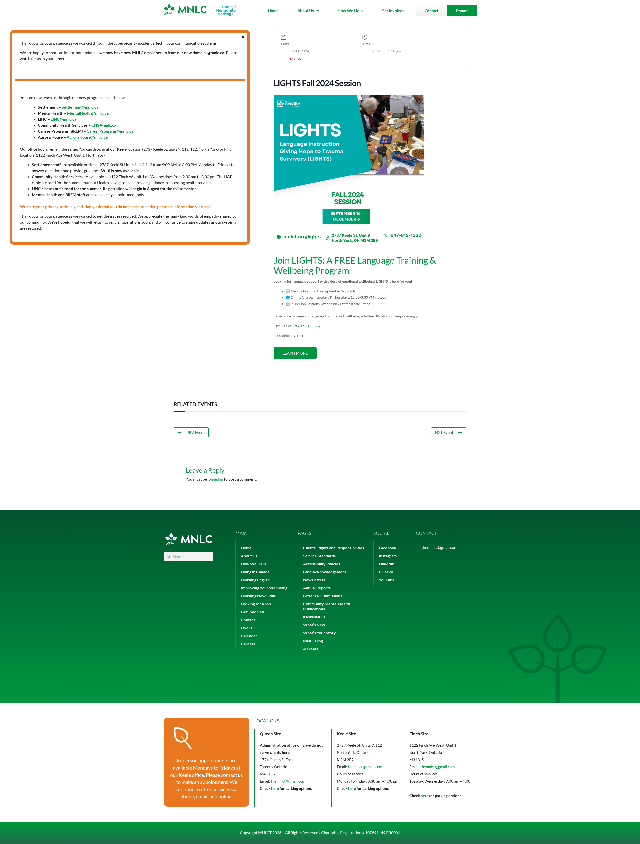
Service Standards (319, 555)
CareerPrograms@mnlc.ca (110, 131)
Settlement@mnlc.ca (80, 107)
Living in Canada (255, 571)
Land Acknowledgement (324, 571)
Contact (248, 619)
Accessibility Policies (321, 563)
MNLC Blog (313, 640)
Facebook (387, 547)
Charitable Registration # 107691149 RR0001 (360, 832)
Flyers (246, 627)
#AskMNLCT (314, 616)
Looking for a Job (256, 603)
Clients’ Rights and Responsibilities (333, 547)
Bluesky (386, 571)
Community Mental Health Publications (326, 606)
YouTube (387, 579)
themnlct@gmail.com (440, 547)
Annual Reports (317, 587)
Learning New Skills (258, 595)
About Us (306, 10)
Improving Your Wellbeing (264, 587)
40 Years (310, 648)
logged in (215, 479)
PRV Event (195, 432)
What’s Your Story (319, 632)
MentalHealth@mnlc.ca (88, 113)
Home (273, 10)
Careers (248, 643)
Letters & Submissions (322, 595)
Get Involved (393, 10)
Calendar (249, 635)
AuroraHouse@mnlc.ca (87, 137)
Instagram (388, 555)
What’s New (314, 624)
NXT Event (444, 432)
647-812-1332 (309, 326)
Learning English (255, 579)
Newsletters (314, 579)
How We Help (350, 10)
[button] (243, 37)
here (275, 788)
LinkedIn (386, 563)
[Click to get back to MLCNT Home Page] (189, 538)
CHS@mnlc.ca (104, 125)
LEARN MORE (295, 353)
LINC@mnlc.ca (63, 119)
